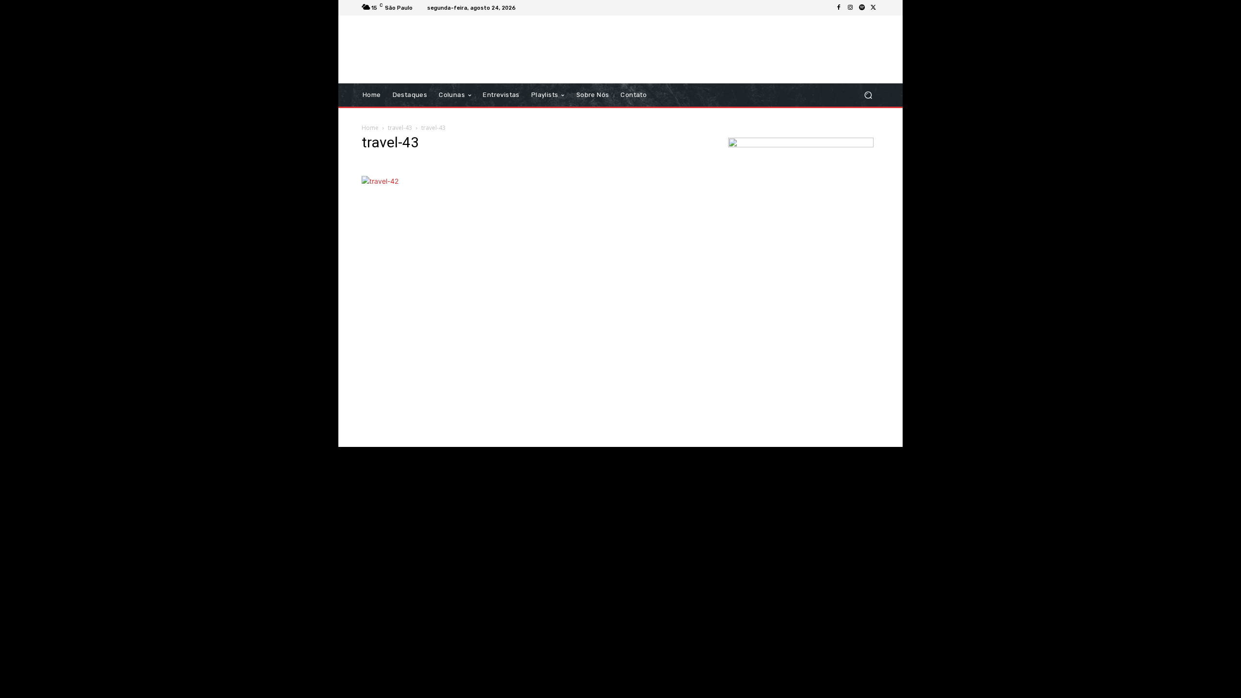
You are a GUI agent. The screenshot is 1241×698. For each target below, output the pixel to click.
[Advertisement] (701, 49)
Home (370, 128)
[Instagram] (850, 8)
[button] (868, 95)
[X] (873, 8)
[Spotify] (862, 8)
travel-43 (400, 128)
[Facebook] (838, 8)
